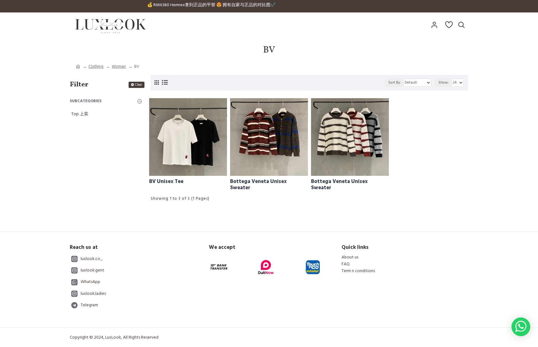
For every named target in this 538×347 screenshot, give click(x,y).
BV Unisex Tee (166, 181)
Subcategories (85, 101)
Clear (138, 84)
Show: (443, 82)
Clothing (95, 66)
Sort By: (394, 82)
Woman (119, 66)
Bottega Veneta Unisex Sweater (258, 184)
